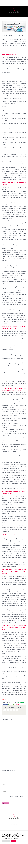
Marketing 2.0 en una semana (9, 151)
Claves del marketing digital (9, 54)
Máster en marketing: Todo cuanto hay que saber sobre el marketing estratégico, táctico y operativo (14, 571)
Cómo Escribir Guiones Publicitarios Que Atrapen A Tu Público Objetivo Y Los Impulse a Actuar (14, 627)
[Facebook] (4, 710)
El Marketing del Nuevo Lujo (9, 534)
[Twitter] (11, 2)
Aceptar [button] (13, 840)
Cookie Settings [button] (6, 840)
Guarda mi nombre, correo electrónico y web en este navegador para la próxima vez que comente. (13, 798)
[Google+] (14, 2)
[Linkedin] (17, 2)
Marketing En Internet (7, 378)
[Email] (17, 710)
